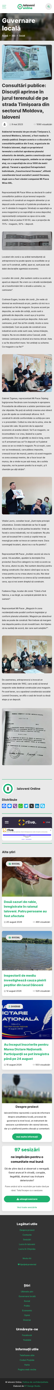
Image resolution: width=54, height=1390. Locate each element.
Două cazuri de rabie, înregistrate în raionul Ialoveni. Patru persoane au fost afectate (25, 909)
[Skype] (42, 806)
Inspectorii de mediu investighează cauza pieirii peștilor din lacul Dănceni (25, 980)
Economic (27, 1310)
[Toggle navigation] (4, 6)
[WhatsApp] (20, 806)
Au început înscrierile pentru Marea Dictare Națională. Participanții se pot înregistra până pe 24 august (26, 1052)
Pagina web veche (27, 1369)
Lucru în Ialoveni (27, 1244)
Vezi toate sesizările (27, 1207)
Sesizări (27, 1239)
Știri (13, 35)
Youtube (27, 1340)
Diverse (15, 1006)
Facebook (27, 1335)
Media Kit (27, 1258)
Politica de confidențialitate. (36, 1382)
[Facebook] (4, 806)
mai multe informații (27, 1136)
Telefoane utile (27, 1355)
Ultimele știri (27, 1291)
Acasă (5, 35)
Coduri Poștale (27, 1360)
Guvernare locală (27, 1296)
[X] (31, 806)
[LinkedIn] (37, 806)
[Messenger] (9, 806)
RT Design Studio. (32, 1386)
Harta (27, 1364)
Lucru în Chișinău (27, 1249)
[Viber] (15, 806)
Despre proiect (27, 1230)
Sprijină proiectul (28, 1264)
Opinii (27, 1315)
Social (22, 35)
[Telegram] (26, 806)
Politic (27, 1305)
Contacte (27, 1234)
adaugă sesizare (28, 1199)
